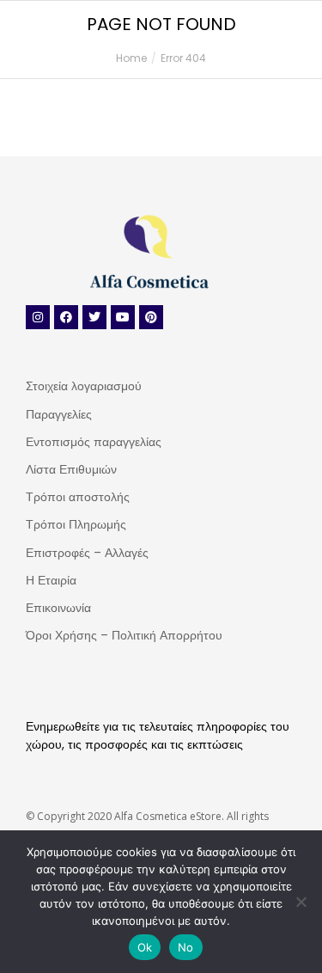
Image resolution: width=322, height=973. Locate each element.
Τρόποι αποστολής (78, 496)
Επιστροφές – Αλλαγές (87, 552)
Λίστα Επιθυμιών (71, 469)
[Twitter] (94, 317)
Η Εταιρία (51, 580)
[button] (254, 14)
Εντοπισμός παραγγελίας (93, 441)
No (186, 947)
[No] (300, 901)
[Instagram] (38, 317)
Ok (145, 947)
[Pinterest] (151, 317)
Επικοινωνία (58, 607)
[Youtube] (123, 317)
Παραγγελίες (59, 414)
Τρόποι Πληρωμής (76, 524)
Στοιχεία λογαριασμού (84, 386)
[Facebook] (66, 317)
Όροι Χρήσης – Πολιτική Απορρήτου (124, 635)
